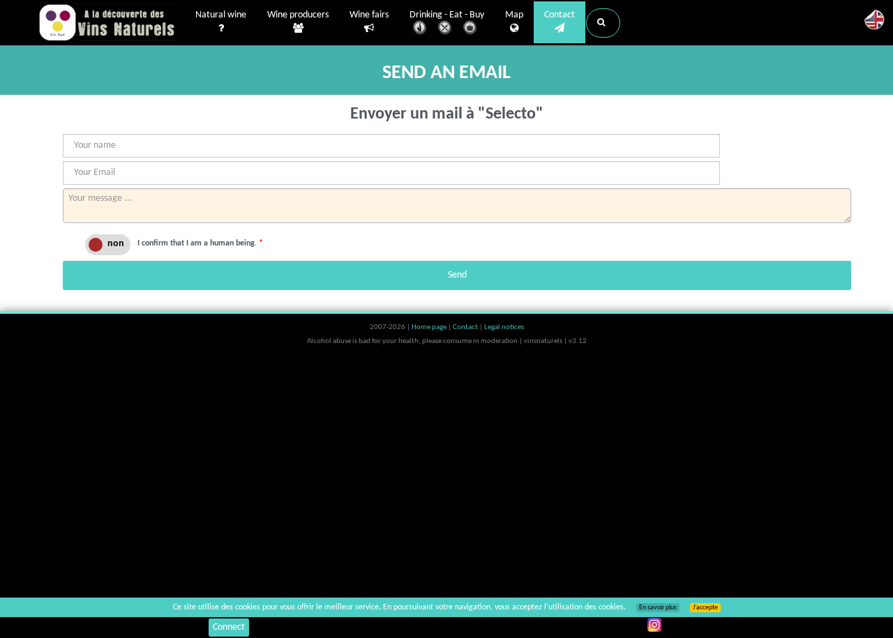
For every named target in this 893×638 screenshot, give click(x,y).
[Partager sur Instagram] (654, 625)
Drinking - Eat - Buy (447, 15)
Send (457, 275)
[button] (603, 23)
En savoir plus (658, 608)
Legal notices (504, 327)
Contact (559, 15)
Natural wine (220, 15)
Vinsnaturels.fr (108, 22)
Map (514, 15)
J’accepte (705, 608)
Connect (229, 627)
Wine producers (298, 15)
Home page (430, 327)
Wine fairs (369, 15)
